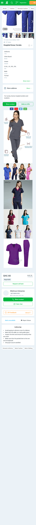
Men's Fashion (19, 348)
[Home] (8, 3)
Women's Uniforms (8, 348)
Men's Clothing (28, 348)
